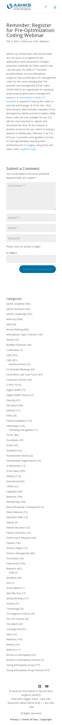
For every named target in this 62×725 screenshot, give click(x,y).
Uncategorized (14, 629)
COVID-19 (11, 384)
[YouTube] (46, 686)
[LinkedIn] (39, 686)
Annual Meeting (14, 329)
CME (8, 355)
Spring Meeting (14, 598)
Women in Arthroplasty (18, 654)
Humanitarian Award (17, 455)
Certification (12, 350)
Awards (10, 339)
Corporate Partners (16, 379)
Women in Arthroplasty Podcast (23, 659)
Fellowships (12, 425)
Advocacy (26, 41)
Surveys (10, 603)
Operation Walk (14, 517)
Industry (10, 476)
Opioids (10, 522)
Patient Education (15, 527)
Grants (9, 445)
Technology (12, 608)
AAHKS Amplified (15, 303)
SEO (8, 583)
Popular (10, 542)
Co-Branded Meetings (18, 369)
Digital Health (13, 389)
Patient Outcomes (16, 532)
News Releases (14, 512)
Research (11, 568)
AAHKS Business (15, 309)
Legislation (12, 491)
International (13, 481)
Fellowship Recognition (21, 429)
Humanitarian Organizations (21, 460)
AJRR (8, 324)
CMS (35, 41)
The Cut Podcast (15, 618)
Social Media (13, 588)
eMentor (11, 410)
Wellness (11, 649)
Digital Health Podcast (18, 395)
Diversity (11, 400)
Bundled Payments (16, 344)
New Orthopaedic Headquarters (23, 507)
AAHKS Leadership (16, 314)
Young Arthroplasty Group (20, 665)
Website (10, 644)
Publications (12, 563)
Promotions (12, 558)
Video (9, 634)
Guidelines (11, 450)
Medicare (11, 496)
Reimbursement (17, 364)
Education (11, 405)
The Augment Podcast (18, 613)
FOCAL (10, 435)
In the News (12, 471)
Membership (13, 501)
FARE (9, 415)
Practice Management (18, 553)
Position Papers (14, 548)
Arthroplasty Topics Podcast (21, 334)
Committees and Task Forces (22, 374)
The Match (12, 624)
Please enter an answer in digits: (23, 246)
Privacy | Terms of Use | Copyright (31, 719)
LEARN (10, 486)
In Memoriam (13, 465)
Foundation (12, 440)
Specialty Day (13, 593)
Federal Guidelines (16, 420)
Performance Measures (19, 537)
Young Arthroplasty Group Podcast (24, 670)
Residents (11, 577)
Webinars (44, 41)
